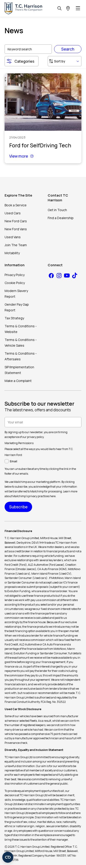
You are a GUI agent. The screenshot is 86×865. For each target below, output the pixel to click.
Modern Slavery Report (16, 294)
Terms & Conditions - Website (21, 329)
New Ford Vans (16, 229)
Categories (24, 61)
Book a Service (16, 205)
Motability (12, 253)
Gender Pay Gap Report (17, 307)
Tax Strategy (14, 318)
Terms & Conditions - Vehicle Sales (21, 343)
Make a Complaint (18, 381)
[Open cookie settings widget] (7, 857)
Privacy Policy (15, 275)
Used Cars (13, 213)
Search (67, 49)
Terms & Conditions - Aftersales (21, 356)
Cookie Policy (15, 283)
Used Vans (13, 237)
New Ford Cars (16, 221)
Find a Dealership (61, 218)
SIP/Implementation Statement (19, 370)
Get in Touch (57, 210)
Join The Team (16, 245)
